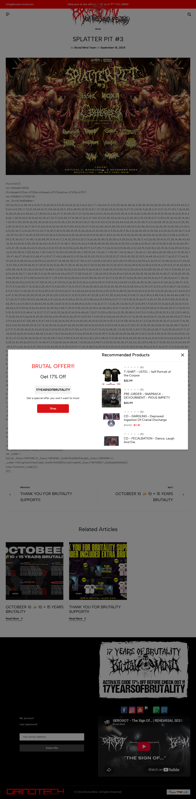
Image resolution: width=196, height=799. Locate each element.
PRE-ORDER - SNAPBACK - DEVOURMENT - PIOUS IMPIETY (147, 395)
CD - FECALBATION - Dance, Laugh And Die (149, 440)
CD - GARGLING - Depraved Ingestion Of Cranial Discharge (145, 418)
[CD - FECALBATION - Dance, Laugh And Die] (111, 442)
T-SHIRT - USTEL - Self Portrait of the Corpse (147, 373)
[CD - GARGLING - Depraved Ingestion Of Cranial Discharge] (111, 420)
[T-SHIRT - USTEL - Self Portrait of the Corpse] (111, 375)
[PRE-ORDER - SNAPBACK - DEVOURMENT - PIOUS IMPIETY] (111, 397)
